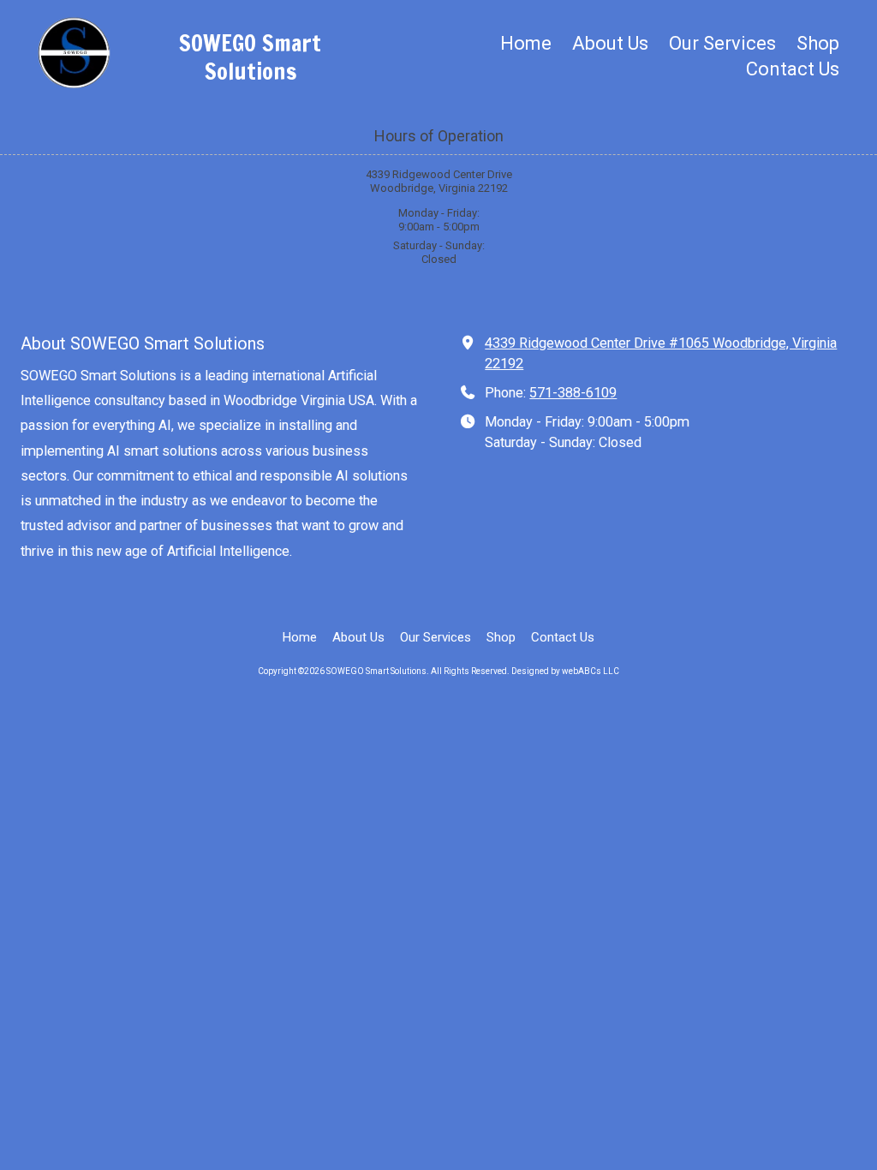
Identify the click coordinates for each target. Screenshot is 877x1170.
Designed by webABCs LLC (565, 671)
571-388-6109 (573, 393)
